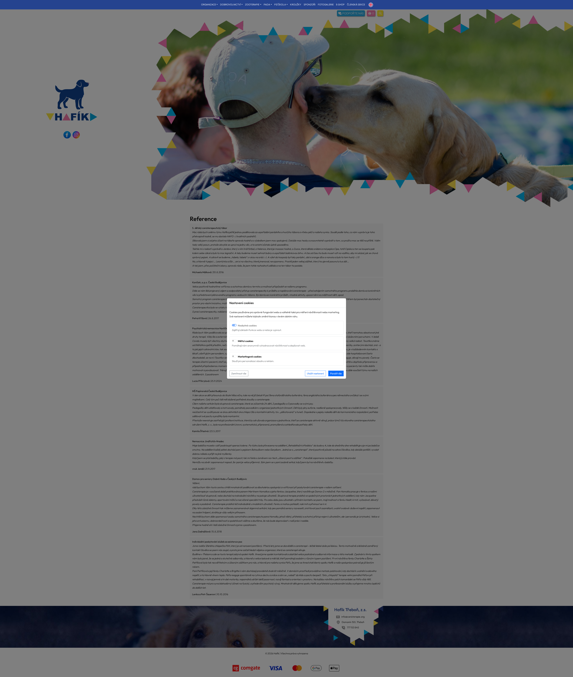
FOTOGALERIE (326, 4)
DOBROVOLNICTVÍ (230, 4)
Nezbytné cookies (247, 325)
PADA (267, 4)
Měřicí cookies (245, 341)
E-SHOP (340, 4)
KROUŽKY (295, 4)
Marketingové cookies (249, 356)
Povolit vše (336, 373)
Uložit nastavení (315, 373)
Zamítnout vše (238, 373)
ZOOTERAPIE (252, 4)
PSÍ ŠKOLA (280, 4)
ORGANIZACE (208, 4)
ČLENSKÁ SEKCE (356, 4)
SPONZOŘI (309, 4)
